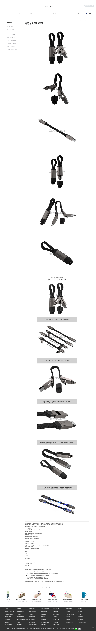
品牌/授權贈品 (44, 611)
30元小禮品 (7, 619)
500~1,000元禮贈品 (11, 40)
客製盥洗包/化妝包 (33, 624)
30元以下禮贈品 (10, 26)
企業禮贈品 (7, 622)
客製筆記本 (55, 622)
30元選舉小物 (56, 608)
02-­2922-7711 (62, 628)
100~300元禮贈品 (78, 20)
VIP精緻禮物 (80, 616)
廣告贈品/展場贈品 (9, 614)
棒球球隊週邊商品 (20, 611)
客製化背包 (68, 611)
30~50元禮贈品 (10, 29)
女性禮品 (19, 614)
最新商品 (19, 608)
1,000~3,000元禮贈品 (12, 43)
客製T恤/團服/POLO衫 (9, 611)
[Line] (76, 629)
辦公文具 (79, 614)
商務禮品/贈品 (68, 616)
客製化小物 (43, 624)
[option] (10, 597)
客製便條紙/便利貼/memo (22, 619)
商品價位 (71, 20)
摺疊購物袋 (80, 611)
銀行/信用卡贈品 (20, 616)
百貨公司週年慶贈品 (45, 608)
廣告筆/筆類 (43, 619)
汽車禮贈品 (80, 608)
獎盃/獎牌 (19, 622)
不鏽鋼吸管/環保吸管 (70, 614)
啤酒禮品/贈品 (8, 616)
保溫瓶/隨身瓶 (56, 619)
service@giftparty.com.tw (50, 628)
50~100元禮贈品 (10, 32)
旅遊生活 (43, 616)
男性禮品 (31, 614)
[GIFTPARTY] (48, 6)
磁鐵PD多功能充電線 (86, 20)
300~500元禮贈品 (11, 37)
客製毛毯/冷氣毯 (8, 624)
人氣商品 (7, 608)
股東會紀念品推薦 (32, 608)
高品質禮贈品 (80, 619)
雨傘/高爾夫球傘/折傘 (45, 622)
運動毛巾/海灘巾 (56, 624)
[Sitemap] (79, 629)
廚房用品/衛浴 (32, 622)
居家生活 (55, 616)
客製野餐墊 (19, 624)
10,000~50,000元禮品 (12, 49)
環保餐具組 (68, 619)
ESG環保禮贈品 (32, 619)
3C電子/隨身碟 (69, 608)
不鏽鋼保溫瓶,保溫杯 (82, 622)
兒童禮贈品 (43, 614)
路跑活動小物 (56, 614)
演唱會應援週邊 (32, 616)
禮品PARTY (13, 628)
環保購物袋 (55, 611)
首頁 (68, 20)
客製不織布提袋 (32, 611)
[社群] (93, 627)
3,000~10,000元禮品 (11, 46)
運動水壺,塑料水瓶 (69, 622)
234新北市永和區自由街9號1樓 (35, 628)
